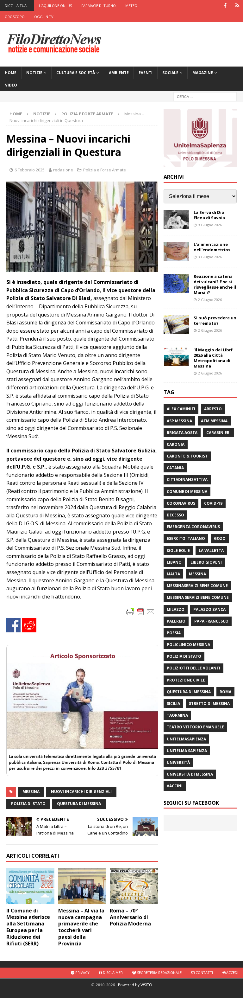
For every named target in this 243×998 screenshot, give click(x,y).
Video (11, 85)
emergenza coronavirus (193, 526)
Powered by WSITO (135, 985)
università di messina (190, 774)
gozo (220, 538)
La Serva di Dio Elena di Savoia (209, 215)
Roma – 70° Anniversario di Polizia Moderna (130, 917)
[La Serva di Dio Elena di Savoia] (176, 219)
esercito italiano (186, 538)
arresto (213, 409)
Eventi (146, 72)
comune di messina (187, 491)
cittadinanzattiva (187, 479)
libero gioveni (206, 562)
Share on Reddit (29, 625)
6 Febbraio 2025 (30, 170)
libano (174, 562)
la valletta (211, 550)
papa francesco (211, 621)
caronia (175, 444)
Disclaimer (112, 972)
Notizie (34, 72)
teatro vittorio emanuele (195, 727)
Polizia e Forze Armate (104, 170)
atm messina (214, 421)
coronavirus (181, 503)
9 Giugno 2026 (210, 224)
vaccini (175, 786)
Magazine (202, 72)
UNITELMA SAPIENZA (187, 750)
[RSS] (237, 5)
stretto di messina (209, 703)
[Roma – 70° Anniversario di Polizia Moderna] (134, 886)
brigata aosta (182, 432)
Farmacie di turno (98, 5)
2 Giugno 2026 (210, 299)
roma (225, 691)
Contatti (204, 972)
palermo (176, 621)
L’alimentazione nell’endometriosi (213, 247)
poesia (174, 633)
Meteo (131, 5)
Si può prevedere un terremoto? (215, 320)
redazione (63, 170)
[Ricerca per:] (205, 96)
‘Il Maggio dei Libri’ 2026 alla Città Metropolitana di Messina (213, 358)
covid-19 (213, 503)
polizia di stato (28, 803)
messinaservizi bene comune (197, 585)
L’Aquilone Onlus (55, 5)
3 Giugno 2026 (210, 256)
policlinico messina (188, 644)
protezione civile (186, 680)
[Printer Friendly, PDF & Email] (140, 611)
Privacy (82, 972)
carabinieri (218, 432)
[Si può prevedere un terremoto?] (176, 324)
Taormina (177, 715)
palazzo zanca (209, 609)
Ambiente (119, 72)
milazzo (175, 609)
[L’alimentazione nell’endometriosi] (176, 251)
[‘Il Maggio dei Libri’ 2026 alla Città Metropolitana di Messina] (176, 356)
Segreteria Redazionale (159, 972)
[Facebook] (225, 5)
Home (10, 72)
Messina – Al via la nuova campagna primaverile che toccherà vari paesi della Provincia (81, 927)
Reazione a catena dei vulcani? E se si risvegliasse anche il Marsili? (215, 284)
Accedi (231, 972)
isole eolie (178, 550)
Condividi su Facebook (13, 625)
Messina (31, 791)
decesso (175, 515)
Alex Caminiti (181, 409)
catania (175, 467)
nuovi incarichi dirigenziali (81, 791)
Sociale (170, 72)
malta (173, 574)
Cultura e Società (75, 72)
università (178, 762)
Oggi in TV (43, 16)
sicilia (173, 703)
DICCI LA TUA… (17, 5)
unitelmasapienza (186, 739)
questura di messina (79, 803)
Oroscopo (15, 16)
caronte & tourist (187, 456)
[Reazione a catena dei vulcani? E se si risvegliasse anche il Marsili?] (176, 283)
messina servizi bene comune (198, 597)
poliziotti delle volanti (193, 668)
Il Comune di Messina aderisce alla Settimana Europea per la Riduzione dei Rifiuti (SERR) (28, 927)
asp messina (179, 421)
